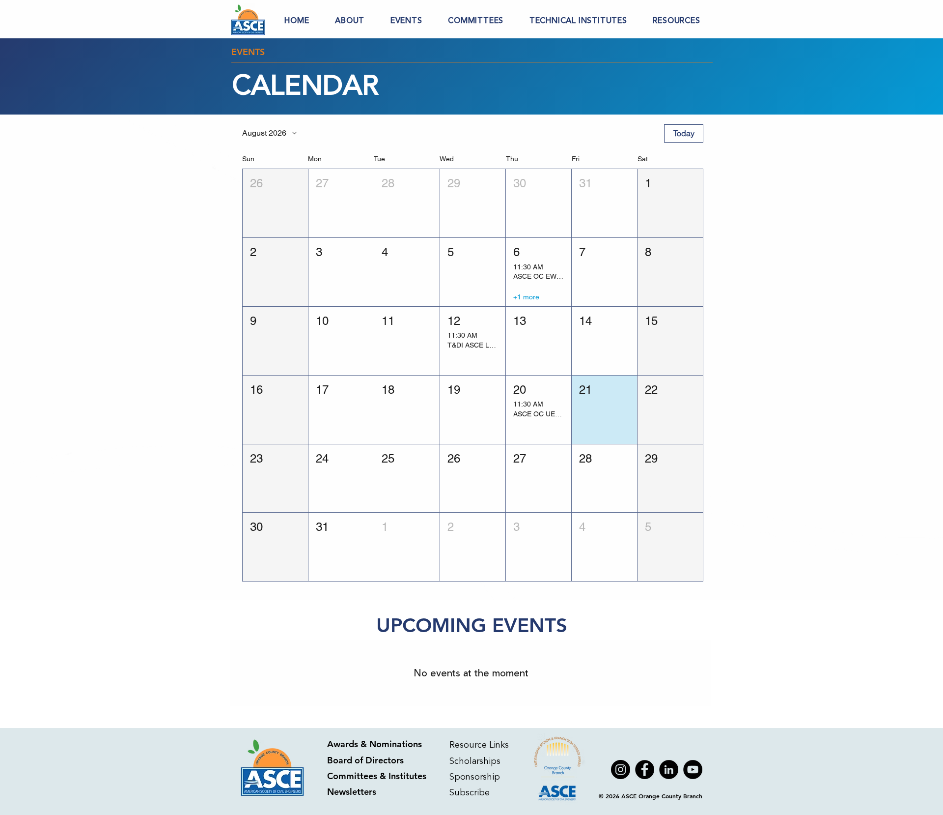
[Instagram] (620, 769)
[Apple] (558, 769)
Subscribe (470, 792)
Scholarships (474, 761)
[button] (350, 20)
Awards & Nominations (374, 744)
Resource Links (479, 745)
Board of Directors (365, 760)
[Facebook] (644, 769)
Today (683, 133)
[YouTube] (692, 769)
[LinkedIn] (668, 769)
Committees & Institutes (376, 776)
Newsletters (351, 791)
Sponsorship (474, 777)
